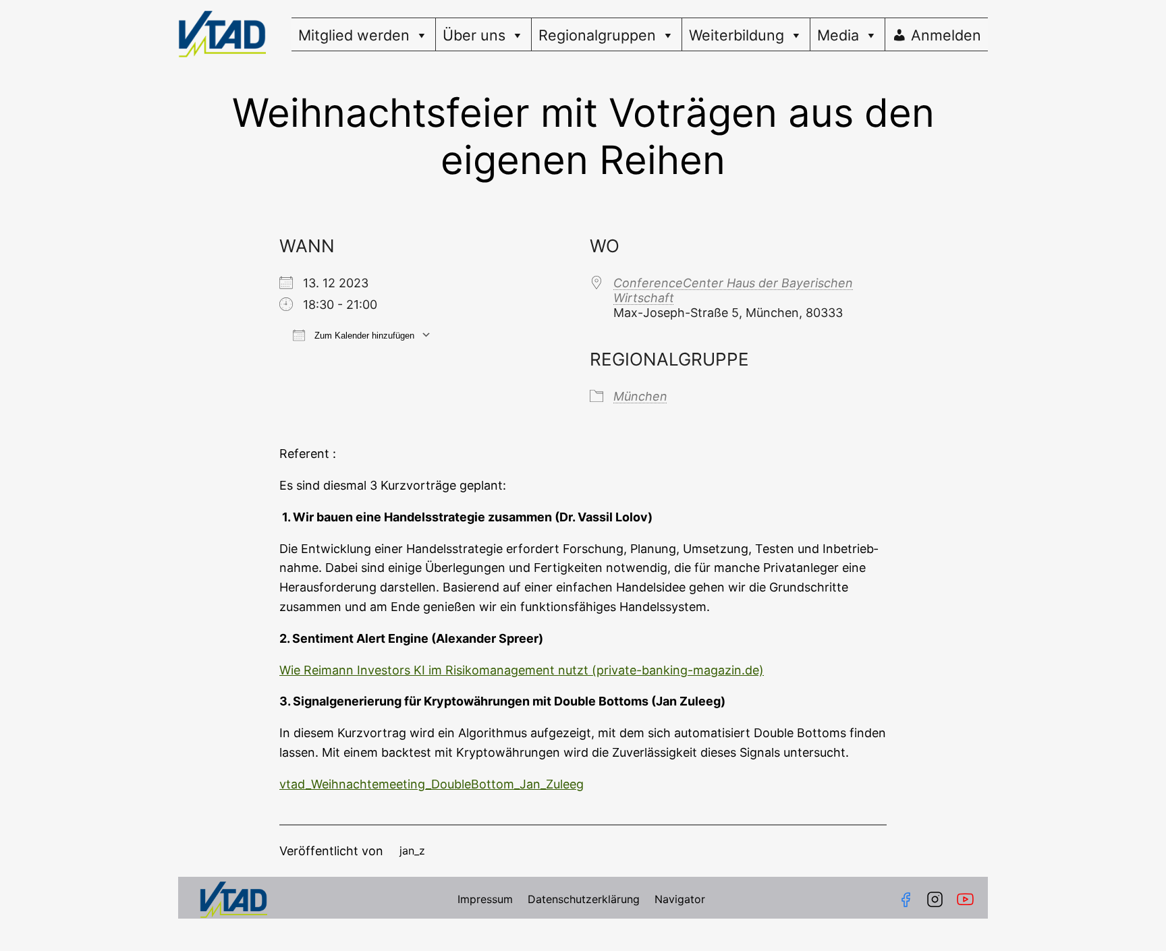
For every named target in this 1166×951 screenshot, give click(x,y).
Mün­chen (640, 396)
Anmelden (946, 35)
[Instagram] (935, 899)
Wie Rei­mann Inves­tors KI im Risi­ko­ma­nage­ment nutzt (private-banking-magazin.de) (521, 670)
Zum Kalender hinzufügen (363, 335)
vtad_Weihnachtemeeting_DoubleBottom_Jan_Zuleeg (431, 784)
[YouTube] (967, 899)
